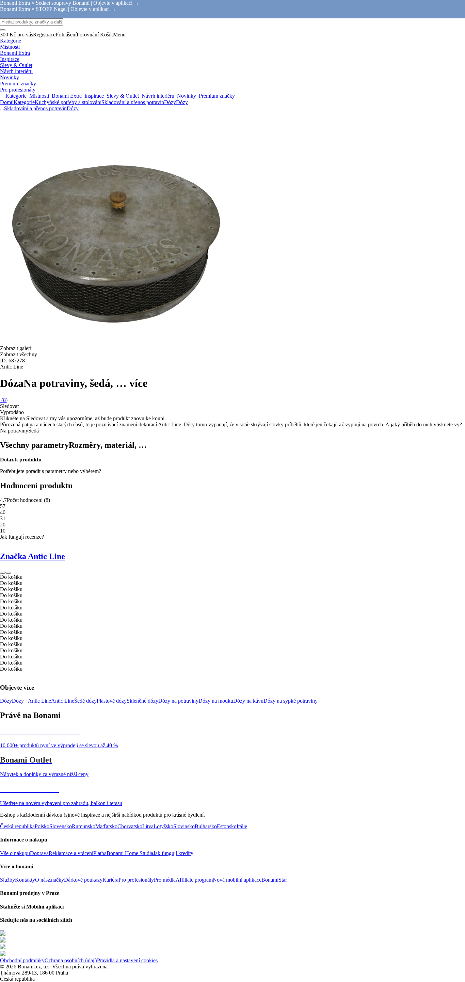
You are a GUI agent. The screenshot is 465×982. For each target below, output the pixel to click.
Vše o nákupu (15, 853)
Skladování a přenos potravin (132, 102)
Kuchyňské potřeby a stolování (68, 102)
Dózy (182, 102)
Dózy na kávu (248, 701)
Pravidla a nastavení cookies (127, 960)
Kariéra (110, 880)
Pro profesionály (136, 880)
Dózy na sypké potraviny (290, 701)
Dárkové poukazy (83, 880)
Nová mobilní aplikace (237, 880)
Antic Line (62, 701)
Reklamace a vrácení (71, 853)
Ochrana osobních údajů (71, 960)
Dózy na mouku (215, 701)
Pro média (165, 880)
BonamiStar (274, 880)
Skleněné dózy (142, 701)
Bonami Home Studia (130, 853)
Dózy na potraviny (178, 701)
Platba (100, 853)
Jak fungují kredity (173, 853)
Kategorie (24, 102)
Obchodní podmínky (22, 960)
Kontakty (25, 880)
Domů (7, 102)
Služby (7, 880)
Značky (56, 880)
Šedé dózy (85, 701)
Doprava (39, 853)
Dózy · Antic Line (31, 701)
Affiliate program (194, 880)
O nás (41, 880)
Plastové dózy (112, 701)
